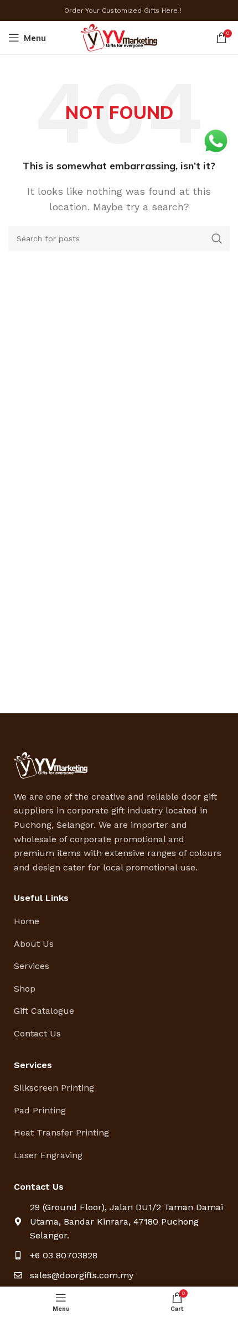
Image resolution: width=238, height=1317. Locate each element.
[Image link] (50, 764)
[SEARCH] (217, 238)
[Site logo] (119, 37)
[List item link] (119, 921)
